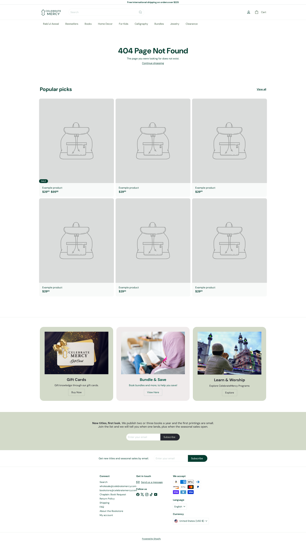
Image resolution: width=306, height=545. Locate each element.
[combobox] (106, 12)
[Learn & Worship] (229, 353)
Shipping (104, 502)
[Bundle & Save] (153, 353)
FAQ (102, 507)
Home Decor (105, 23)
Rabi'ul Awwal (51, 23)
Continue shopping (153, 63)
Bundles (159, 23)
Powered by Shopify (151, 538)
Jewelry (174, 23)
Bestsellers (71, 23)
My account (106, 515)
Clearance (192, 23)
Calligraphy (141, 23)
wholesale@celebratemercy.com (118, 486)
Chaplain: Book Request (113, 494)
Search (104, 482)
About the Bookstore (111, 511)
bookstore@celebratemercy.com (118, 490)
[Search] (140, 12)
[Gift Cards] (76, 353)
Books (88, 23)
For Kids (123, 23)
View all (261, 89)
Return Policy (107, 498)
